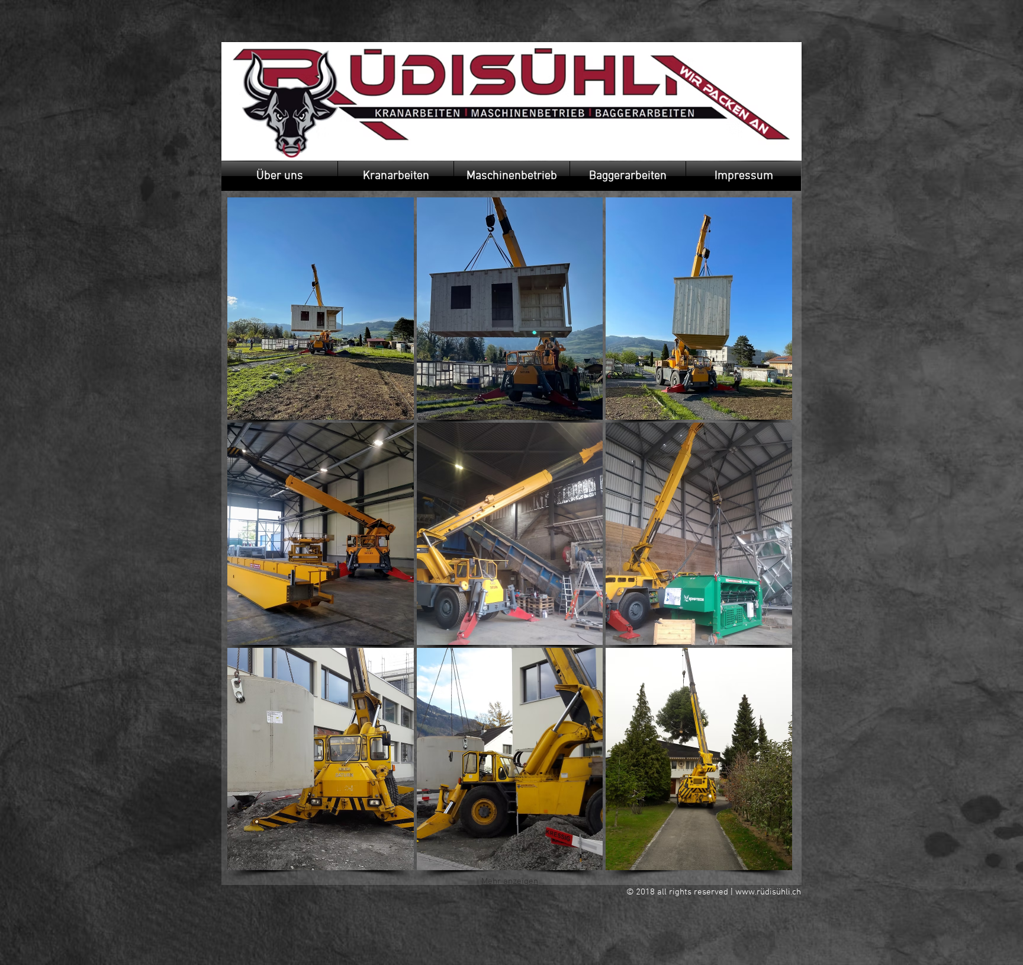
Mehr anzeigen (509, 881)
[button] (279, 176)
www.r (747, 892)
